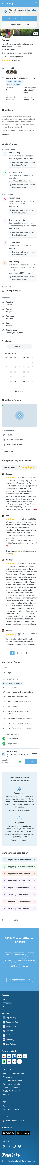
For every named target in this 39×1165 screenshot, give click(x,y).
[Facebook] (4, 1146)
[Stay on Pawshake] (20, 761)
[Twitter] (9, 1146)
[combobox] (19, 346)
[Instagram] (14, 1146)
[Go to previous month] (28, 353)
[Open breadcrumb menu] (8, 920)
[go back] (2, 3)
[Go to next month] (32, 353)
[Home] (2, 920)
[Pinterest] (19, 1146)
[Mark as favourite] (36, 3)
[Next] (31, 653)
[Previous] (7, 653)
